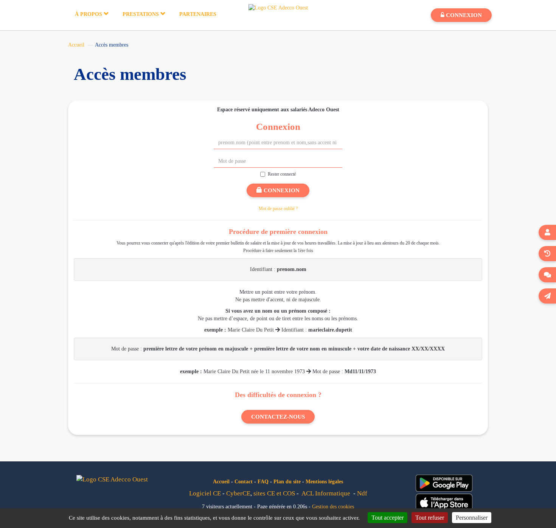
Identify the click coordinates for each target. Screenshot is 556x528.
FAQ (263, 481)
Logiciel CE (205, 493)
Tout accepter (387, 517)
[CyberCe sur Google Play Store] (444, 483)
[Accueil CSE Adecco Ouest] (278, 7)
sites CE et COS (274, 493)
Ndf (362, 493)
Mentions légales (324, 481)
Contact (244, 481)
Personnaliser (472, 517)
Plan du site (287, 481)
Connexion (281, 190)
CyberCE (238, 493)
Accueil (76, 45)
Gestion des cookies (333, 506)
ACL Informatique (325, 493)
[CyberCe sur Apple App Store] (444, 502)
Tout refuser (429, 517)
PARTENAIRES (197, 14)
